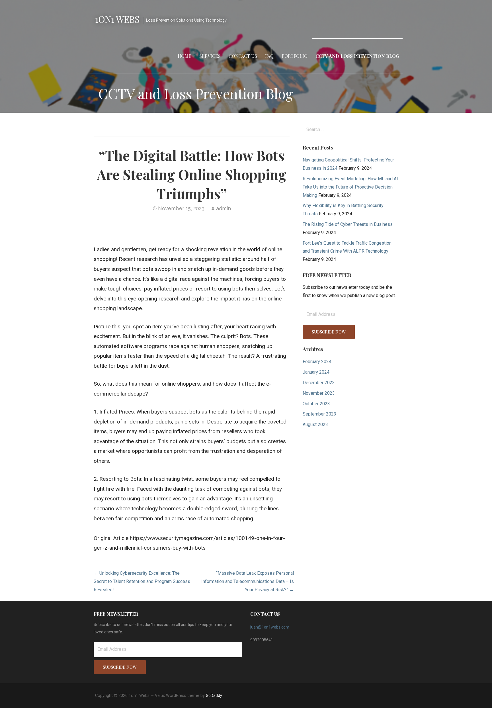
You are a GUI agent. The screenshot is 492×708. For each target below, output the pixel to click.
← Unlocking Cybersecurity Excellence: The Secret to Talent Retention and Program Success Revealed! (142, 581)
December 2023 (319, 382)
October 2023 (316, 403)
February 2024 (317, 361)
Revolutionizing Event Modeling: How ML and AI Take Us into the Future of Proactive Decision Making (350, 187)
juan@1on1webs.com (269, 627)
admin (223, 208)
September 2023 (319, 414)
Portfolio (295, 56)
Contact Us (243, 56)
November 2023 (319, 393)
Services (210, 56)
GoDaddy (214, 695)
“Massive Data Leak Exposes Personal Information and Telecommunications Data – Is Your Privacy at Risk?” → (247, 581)
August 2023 (315, 424)
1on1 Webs (117, 19)
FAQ (269, 56)
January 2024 (316, 372)
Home (184, 56)
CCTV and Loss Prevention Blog (357, 56)
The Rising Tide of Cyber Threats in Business (348, 224)
